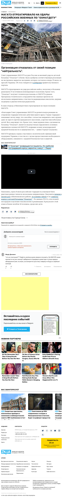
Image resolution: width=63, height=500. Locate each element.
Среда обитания (36, 466)
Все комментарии (31, 274)
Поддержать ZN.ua (51, 3)
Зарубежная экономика (23, 464)
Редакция (4, 432)
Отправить (53, 246)
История (49, 464)
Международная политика (8, 464)
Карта (3, 442)
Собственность (51, 471)
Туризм (49, 469)
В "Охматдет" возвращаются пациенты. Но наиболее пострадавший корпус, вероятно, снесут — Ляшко (31, 147)
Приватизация (5, 471)
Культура (34, 471)
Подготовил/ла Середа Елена (13, 218)
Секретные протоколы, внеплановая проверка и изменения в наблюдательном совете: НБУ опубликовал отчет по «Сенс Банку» (13, 415)
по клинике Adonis (39, 197)
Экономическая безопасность (20, 469)
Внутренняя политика (7, 461)
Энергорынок (5, 469)
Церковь (34, 469)
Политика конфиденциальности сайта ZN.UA (13, 493)
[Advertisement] (25, 293)
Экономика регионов (7, 474)
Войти (38, 3)
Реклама (3, 435)
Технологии (35, 464)
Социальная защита (22, 461)
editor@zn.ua (18, 441)
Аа (42, 3)
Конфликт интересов (22, 466)
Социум (49, 461)
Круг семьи (50, 466)
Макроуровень (5, 466)
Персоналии (19, 473)
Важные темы (6, 7)
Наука (33, 461)
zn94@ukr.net (35, 436)
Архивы (3, 430)
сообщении (37, 83)
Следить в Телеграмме (18, 329)
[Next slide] (60, 7)
